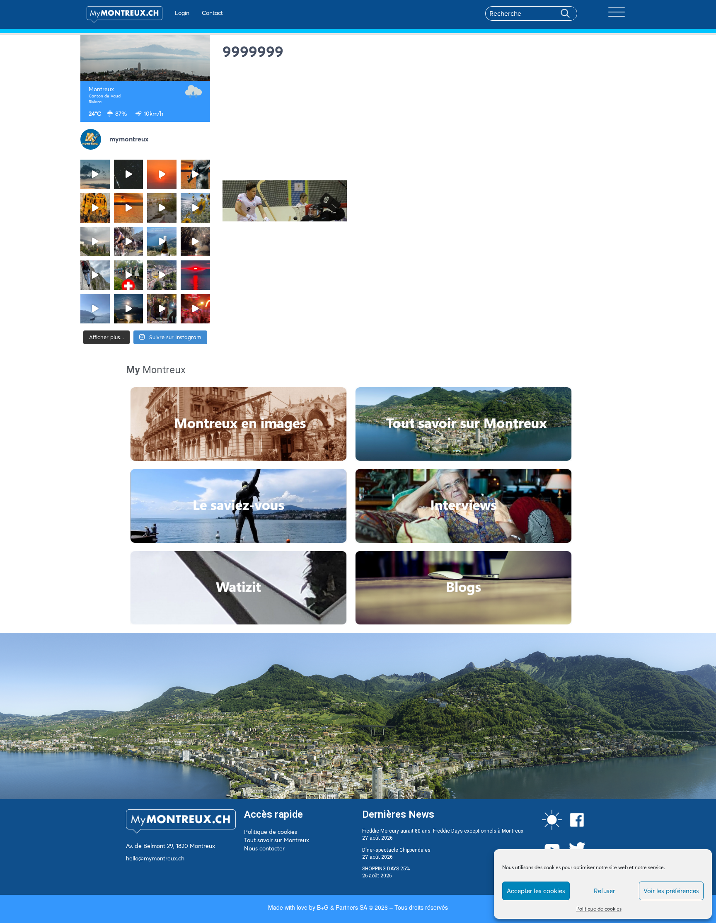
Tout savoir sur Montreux (276, 840)
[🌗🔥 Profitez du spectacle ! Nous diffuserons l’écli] (195, 174)
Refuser (604, 891)
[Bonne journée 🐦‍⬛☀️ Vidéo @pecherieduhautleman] (95, 308)
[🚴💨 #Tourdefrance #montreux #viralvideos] (128, 241)
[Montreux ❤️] (162, 308)
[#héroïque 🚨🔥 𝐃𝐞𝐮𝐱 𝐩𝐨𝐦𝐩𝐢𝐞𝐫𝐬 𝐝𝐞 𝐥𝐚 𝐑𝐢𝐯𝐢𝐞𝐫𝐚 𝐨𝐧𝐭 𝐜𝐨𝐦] (95, 208)
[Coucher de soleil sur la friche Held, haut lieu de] (162, 208)
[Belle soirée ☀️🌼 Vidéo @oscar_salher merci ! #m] (195, 208)
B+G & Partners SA (342, 907)
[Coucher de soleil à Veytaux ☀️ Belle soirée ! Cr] (195, 275)
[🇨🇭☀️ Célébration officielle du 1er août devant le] (128, 275)
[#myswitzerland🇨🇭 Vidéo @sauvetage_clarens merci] (195, 241)
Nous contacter (264, 848)
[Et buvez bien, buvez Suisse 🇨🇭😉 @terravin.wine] (162, 241)
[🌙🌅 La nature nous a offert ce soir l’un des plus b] (162, 174)
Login (182, 13)
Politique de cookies (599, 909)
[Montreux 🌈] (195, 308)
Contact (212, 13)
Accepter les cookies (536, 891)
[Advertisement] (429, 122)
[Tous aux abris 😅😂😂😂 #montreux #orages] (95, 241)
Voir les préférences (671, 891)
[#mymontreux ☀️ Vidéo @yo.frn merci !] (162, 275)
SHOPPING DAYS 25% (386, 869)
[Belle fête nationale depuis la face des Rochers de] (95, 275)
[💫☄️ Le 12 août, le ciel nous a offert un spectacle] (128, 174)
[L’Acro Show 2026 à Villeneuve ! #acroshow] (95, 174)
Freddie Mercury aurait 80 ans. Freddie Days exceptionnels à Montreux (442, 831)
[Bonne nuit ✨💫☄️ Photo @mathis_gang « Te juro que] (128, 308)
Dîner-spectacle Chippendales (396, 850)
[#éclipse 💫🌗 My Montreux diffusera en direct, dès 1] (128, 208)
